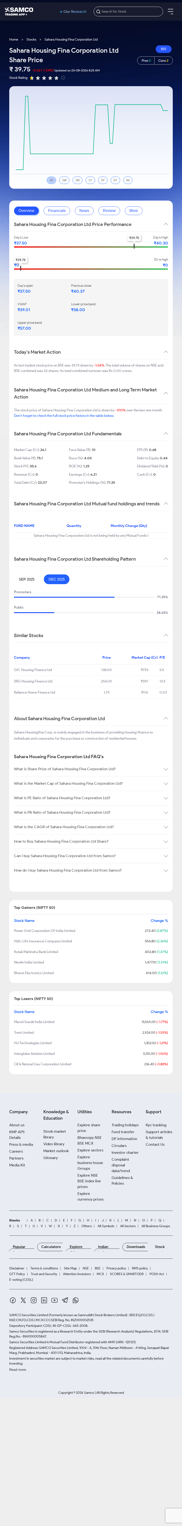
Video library (53, 1144)
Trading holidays (125, 1125)
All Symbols (106, 1226)
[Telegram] (65, 1300)
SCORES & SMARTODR (127, 1274)
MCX (100, 1274)
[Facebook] (12, 1301)
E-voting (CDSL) (21, 1279)
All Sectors (128, 1226)
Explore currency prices (90, 1196)
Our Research (75, 12)
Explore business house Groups (90, 1163)
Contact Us (155, 1144)
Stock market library (54, 1134)
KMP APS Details (17, 1135)
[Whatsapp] (75, 1301)
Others (87, 1226)
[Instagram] (33, 1301)
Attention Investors (77, 1274)
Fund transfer (123, 1132)
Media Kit (17, 1165)
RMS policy (140, 1268)
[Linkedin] (44, 1301)
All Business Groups (155, 1226)
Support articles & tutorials (159, 1135)
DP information (124, 1138)
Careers (16, 1151)
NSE (86, 1268)
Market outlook (56, 1151)
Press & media (21, 1144)
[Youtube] (54, 1301)
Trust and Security (44, 1274)
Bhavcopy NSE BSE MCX (89, 1140)
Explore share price (88, 1128)
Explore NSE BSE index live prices (89, 1181)
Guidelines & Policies (122, 1180)
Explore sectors (90, 1150)
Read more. (18, 1369)
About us (16, 1125)
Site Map (70, 1268)
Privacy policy (116, 1268)
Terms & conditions (44, 1268)
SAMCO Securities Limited (28, 1315)
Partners (16, 1158)
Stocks (31, 40)
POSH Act (157, 1274)
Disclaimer (16, 1268)
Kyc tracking (156, 1125)
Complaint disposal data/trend (121, 1165)
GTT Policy (17, 1274)
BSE (164, 49)
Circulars (119, 1145)
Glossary (50, 1157)
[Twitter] (23, 1301)
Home (13, 40)
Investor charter (125, 1152)
